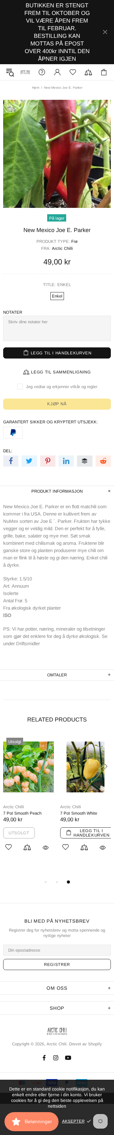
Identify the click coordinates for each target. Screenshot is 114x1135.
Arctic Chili (25, 72)
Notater (12, 312)
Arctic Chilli (62, 248)
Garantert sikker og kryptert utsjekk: (50, 422)
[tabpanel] (28, 800)
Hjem (35, 87)
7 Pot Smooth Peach (22, 813)
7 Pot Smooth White (78, 813)
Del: (7, 450)
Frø (74, 241)
